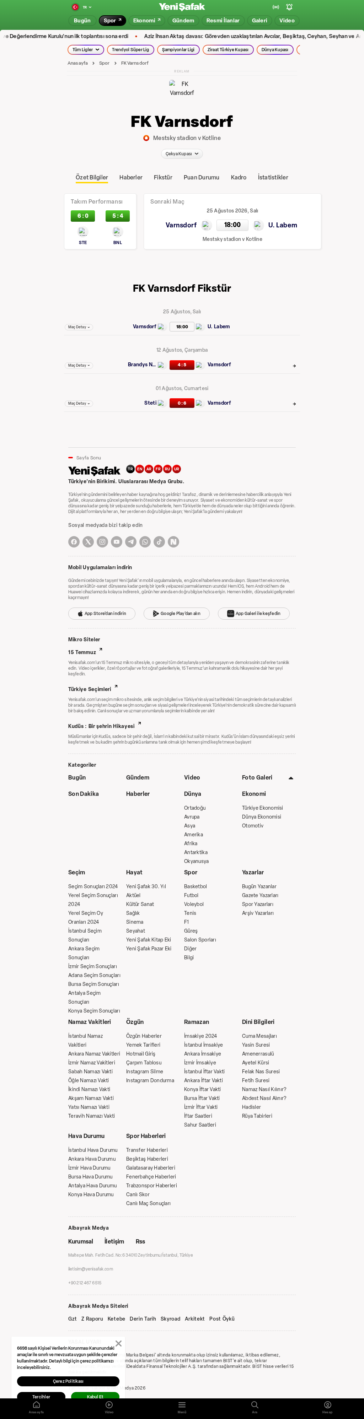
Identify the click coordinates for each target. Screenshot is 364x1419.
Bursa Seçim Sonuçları (93, 984)
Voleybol (194, 904)
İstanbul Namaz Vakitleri (85, 1040)
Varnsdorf (144, 327)
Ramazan (196, 1022)
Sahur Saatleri (200, 1125)
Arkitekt (195, 1319)
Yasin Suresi (256, 1045)
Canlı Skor (138, 1195)
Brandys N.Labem (142, 365)
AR (149, 469)
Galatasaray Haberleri (150, 1168)
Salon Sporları (200, 940)
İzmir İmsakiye (200, 1063)
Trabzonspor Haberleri (151, 1186)
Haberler (138, 794)
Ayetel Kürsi (255, 1063)
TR (130, 469)
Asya (189, 826)
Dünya (193, 794)
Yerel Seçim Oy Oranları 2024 (85, 917)
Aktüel (133, 895)
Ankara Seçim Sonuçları (84, 953)
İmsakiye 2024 (200, 1036)
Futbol (191, 895)
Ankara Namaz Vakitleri (94, 1054)
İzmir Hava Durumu (89, 1168)
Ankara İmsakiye (202, 1054)
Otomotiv (252, 826)
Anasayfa (78, 63)
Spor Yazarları (257, 904)
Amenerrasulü (258, 1054)
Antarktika (196, 852)
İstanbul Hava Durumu (93, 1150)
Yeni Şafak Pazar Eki (149, 949)
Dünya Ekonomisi (261, 817)
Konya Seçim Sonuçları (94, 1011)
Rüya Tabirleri (257, 1116)
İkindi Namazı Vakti (89, 1089)
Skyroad (171, 1319)
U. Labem (219, 327)
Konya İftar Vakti (202, 1089)
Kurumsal (80, 1241)
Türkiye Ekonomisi (262, 808)
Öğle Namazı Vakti (88, 1081)
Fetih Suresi (255, 1081)
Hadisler (251, 1107)
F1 (186, 922)
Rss (140, 1241)
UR (177, 469)
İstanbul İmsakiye (203, 1045)
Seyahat (135, 931)
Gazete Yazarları (260, 895)
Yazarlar (253, 872)
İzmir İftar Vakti (201, 1107)
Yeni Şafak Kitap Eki (148, 940)
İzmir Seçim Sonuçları (92, 967)
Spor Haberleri (146, 1136)
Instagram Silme (144, 1072)
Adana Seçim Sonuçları (94, 975)
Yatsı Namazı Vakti (88, 1107)
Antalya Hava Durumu (92, 1186)
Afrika (191, 844)
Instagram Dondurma (150, 1081)
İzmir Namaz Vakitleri (91, 1063)
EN (139, 469)
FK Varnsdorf (135, 63)
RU (167, 469)
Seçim (76, 872)
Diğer (190, 949)
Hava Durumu (86, 1136)
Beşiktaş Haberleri (147, 1159)
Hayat (134, 872)
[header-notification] (289, 7)
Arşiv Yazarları (258, 913)
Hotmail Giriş (141, 1054)
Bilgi (189, 958)
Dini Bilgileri (258, 1022)
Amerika (193, 835)
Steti (150, 403)
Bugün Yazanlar (259, 887)
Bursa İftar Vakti (202, 1098)
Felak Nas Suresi (261, 1072)
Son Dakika (83, 794)
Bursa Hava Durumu (90, 1177)
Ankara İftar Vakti (203, 1081)
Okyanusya (196, 861)
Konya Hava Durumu (91, 1195)
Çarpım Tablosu (143, 1063)
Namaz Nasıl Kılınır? (264, 1089)
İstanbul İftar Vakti (204, 1072)
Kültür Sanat (140, 904)
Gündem (137, 777)
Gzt (72, 1319)
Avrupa (192, 817)
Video (192, 777)
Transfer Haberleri (147, 1150)
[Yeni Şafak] (182, 7)
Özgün (135, 1022)
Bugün (77, 777)
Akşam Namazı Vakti (91, 1098)
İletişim (114, 1241)
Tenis (190, 913)
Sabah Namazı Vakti (90, 1072)
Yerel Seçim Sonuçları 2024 (93, 899)
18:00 (182, 326)
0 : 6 (182, 403)
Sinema (135, 922)
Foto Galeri (257, 777)
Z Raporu (92, 1319)
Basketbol (195, 887)
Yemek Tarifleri (143, 1045)
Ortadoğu (194, 808)
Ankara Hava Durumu (92, 1159)
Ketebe (116, 1319)
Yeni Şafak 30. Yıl (146, 887)
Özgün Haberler (144, 1036)
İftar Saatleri (198, 1116)
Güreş (191, 931)
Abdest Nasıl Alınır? (264, 1098)
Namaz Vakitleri (89, 1022)
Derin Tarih (143, 1319)
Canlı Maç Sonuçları (148, 1204)
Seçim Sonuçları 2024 (93, 887)
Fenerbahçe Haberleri (151, 1177)
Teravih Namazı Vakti (91, 1116)
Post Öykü (222, 1319)
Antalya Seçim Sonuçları (84, 997)
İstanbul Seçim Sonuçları (85, 935)
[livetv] (276, 7)
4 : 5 (182, 364)
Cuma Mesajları (259, 1036)
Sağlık (133, 913)
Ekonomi (254, 794)
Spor (104, 63)
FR (158, 469)
